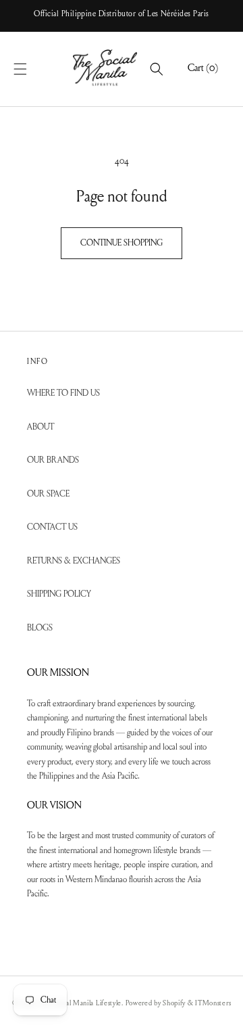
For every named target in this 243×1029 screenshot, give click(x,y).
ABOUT (40, 427)
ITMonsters (213, 1003)
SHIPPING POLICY (59, 594)
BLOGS (40, 628)
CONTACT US (52, 527)
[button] (35, 69)
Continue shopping (121, 243)
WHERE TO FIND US (63, 393)
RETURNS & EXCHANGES (73, 561)
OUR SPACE (48, 494)
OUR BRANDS (53, 460)
